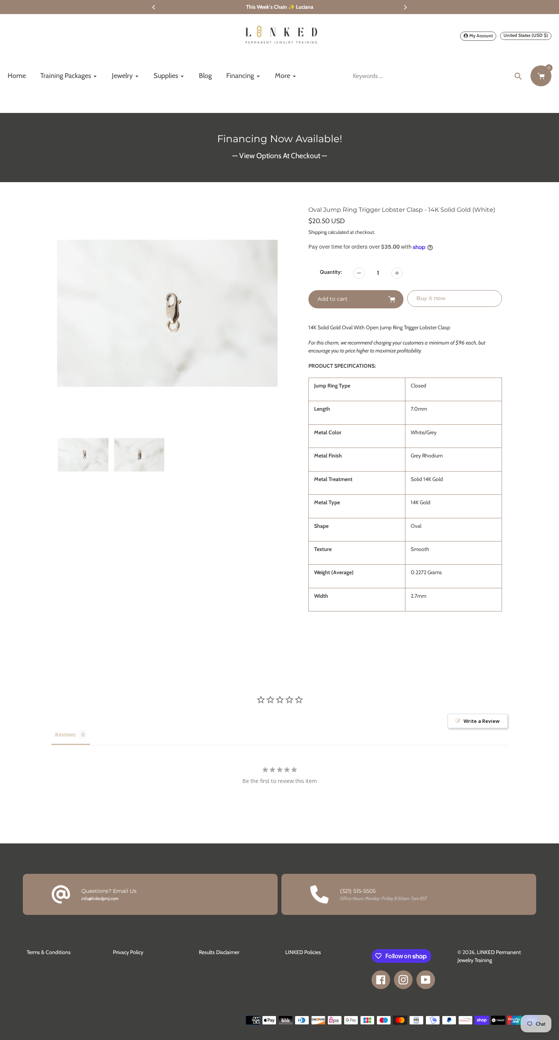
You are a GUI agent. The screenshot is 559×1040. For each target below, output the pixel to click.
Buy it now (430, 298)
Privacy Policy (128, 952)
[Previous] (154, 7)
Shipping (317, 232)
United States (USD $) (525, 35)
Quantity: (331, 271)
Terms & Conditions (49, 952)
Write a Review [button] (482, 721)
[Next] (405, 7)
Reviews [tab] (65, 734)
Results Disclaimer (219, 952)
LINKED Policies (303, 952)
